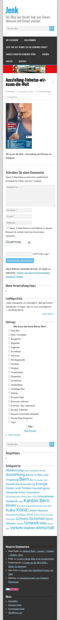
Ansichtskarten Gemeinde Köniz (21, 54)
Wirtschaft (45, 527)
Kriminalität (47, 506)
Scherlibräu (16, 381)
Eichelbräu (16, 351)
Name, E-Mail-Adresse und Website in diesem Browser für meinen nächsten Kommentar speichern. (29, 232)
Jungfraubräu (17, 372)
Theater (20, 524)
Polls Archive (14, 435)
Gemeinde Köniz (15, 492)
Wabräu (14, 393)
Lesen (32, 510)
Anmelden (13, 601)
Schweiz (22, 518)
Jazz (20, 501)
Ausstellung (15, 474)
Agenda (45, 54)
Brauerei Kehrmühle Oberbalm (25, 414)
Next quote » (48, 314)
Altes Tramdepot (18, 335)
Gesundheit (32, 492)
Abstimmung (15, 470)
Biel (31, 480)
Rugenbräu (16, 376)
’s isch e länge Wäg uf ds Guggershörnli (35, 559)
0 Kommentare (44, 92)
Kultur (11, 510)
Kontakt (23, 61)
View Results (30, 431)
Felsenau (15, 355)
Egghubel (15, 347)
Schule (37, 515)
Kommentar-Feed (16, 609)
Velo (43, 523)
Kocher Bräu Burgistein (21, 418)
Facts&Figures (41, 488)
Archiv (9, 61)
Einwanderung (27, 484)
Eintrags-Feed (14, 605)
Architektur (34, 471)
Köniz (22, 509)
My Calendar (12, 40)
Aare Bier (15, 330)
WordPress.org (15, 613)
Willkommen (30, 40)
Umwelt (31, 523)
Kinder (11, 505)
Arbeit (26, 471)
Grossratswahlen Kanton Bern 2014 (21, 497)
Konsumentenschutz (32, 506)
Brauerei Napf (17, 397)
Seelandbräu (17, 385)
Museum (43, 510)
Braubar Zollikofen (19, 410)
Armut (42, 470)
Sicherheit (37, 519)
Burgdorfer (16, 339)
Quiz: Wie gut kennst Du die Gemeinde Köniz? (26, 47)
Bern (24, 479)
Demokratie (13, 484)
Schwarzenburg (46, 515)
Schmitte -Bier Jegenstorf (23, 406)
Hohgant (15, 368)
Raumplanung (12, 515)
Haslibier (15, 364)
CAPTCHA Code (40, 254)
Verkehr (16, 528)
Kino (19, 506)
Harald (11, 92)
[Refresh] (29, 242)
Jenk (12, 9)
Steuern (11, 523)
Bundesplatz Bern (41, 480)
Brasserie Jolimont (19, 401)
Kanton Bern (36, 500)
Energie (42, 484)
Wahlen (30, 528)
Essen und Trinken (19, 488)
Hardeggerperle (18, 360)
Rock (30, 514)
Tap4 (13, 422)
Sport (49, 518)
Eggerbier (15, 343)
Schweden (10, 519)
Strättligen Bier (18, 389)
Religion (22, 515)
